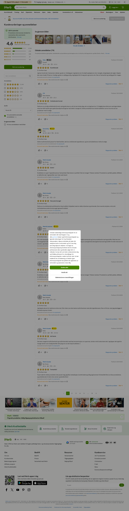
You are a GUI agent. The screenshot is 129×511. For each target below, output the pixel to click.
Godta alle (64, 267)
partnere (55, 237)
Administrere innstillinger (64, 277)
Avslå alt (64, 272)
